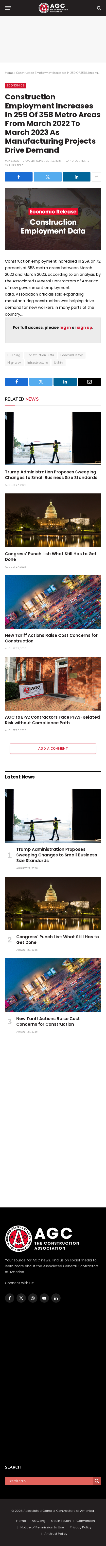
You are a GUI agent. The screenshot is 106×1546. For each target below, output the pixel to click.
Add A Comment (53, 748)
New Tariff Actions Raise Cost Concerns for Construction (51, 638)
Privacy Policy (80, 1527)
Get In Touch (61, 1520)
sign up (84, 327)
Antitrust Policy (55, 1533)
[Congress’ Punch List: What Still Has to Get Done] (53, 520)
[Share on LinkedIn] (76, 176)
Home (9, 73)
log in (65, 327)
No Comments (79, 161)
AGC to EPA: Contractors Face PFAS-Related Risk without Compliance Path (52, 720)
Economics (15, 85)
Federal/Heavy (71, 355)
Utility (58, 363)
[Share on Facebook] (19, 176)
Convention (85, 1520)
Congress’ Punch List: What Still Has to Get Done (51, 556)
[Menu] (8, 7)
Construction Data (40, 355)
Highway (14, 363)
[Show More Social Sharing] (96, 176)
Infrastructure (37, 363)
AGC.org (38, 1520)
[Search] (98, 7)
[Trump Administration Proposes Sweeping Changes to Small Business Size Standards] (53, 438)
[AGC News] (52, 8)
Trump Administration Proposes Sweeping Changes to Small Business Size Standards (51, 474)
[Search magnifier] (97, 1481)
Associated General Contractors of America (58, 1510)
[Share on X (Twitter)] (47, 176)
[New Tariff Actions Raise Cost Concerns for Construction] (53, 602)
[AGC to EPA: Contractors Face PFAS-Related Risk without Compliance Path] (53, 683)
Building (13, 355)
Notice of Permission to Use (42, 1527)
